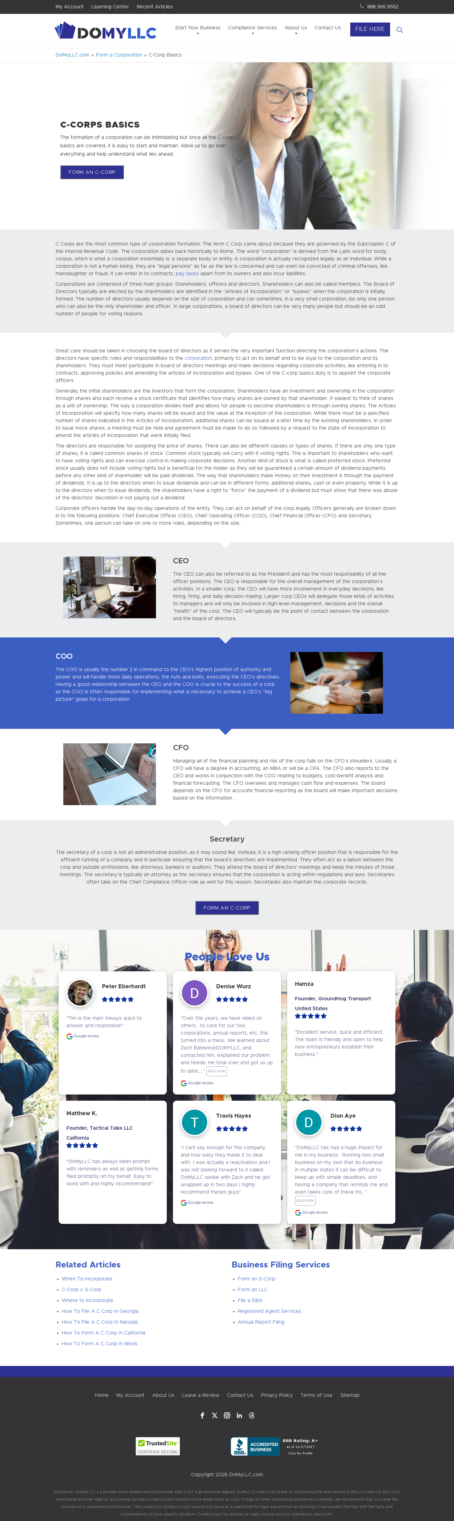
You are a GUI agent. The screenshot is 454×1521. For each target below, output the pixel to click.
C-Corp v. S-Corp (81, 1289)
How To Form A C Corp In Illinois (99, 1343)
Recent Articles (155, 6)
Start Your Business (198, 27)
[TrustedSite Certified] (158, 1446)
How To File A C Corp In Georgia (100, 1311)
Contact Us (328, 27)
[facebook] (202, 1415)
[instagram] (227, 1415)
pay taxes (187, 273)
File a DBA (250, 1300)
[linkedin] (239, 1415)
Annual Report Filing (261, 1322)
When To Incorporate (87, 1278)
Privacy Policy (277, 1395)
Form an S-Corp (256, 1278)
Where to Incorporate (87, 1300)
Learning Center (110, 6)
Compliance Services (252, 27)
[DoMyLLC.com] (106, 31)
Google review (86, 1036)
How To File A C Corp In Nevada (100, 1322)
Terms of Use (317, 1395)
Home (102, 1395)
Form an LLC (253, 1289)
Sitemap (349, 1395)
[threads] (252, 1415)
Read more (216, 1071)
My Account (70, 6)
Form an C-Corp (92, 172)
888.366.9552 (382, 6)
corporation (198, 358)
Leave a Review (200, 1395)
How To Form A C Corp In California (103, 1332)
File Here (370, 29)
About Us (296, 27)
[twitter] (214, 1415)
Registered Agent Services (269, 1311)
